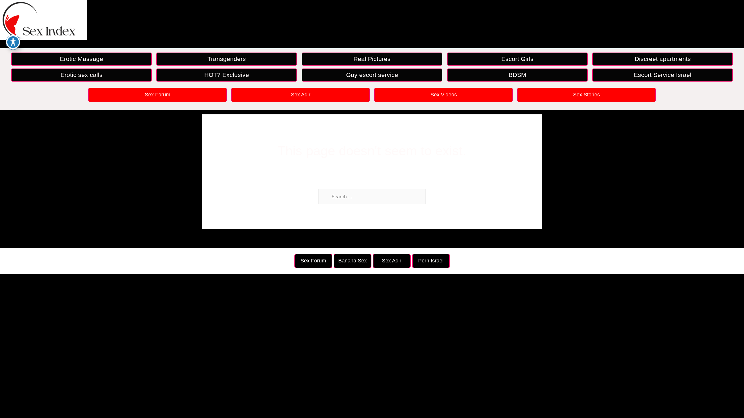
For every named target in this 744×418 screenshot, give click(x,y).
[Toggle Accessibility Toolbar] (13, 42)
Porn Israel (430, 261)
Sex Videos (443, 95)
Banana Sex (352, 261)
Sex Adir (300, 95)
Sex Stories (586, 95)
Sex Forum (157, 95)
